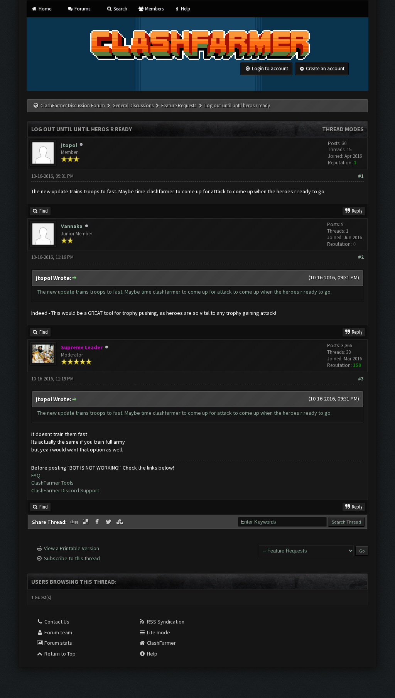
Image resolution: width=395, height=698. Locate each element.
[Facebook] (97, 522)
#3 (361, 378)
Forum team (57, 632)
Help (185, 8)
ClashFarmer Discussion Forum (73, 105)
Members (153, 8)
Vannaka (72, 226)
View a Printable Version (71, 548)
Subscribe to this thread (72, 558)
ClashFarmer (161, 642)
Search (119, 8)
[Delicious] (86, 522)
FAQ (36, 475)
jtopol (69, 145)
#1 (361, 176)
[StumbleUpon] (120, 522)
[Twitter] (109, 522)
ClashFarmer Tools (52, 482)
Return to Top (59, 653)
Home (44, 8)
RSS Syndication (165, 621)
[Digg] (74, 522)
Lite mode (158, 632)
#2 (361, 257)
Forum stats (57, 642)
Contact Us (56, 621)
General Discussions (134, 105)
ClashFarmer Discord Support (65, 490)
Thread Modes (343, 129)
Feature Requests (179, 105)
